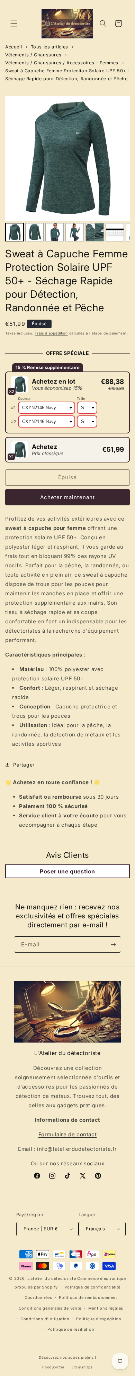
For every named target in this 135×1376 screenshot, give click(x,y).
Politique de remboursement (88, 1297)
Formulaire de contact (67, 1134)
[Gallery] (67, 170)
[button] (13, 23)
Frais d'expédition (51, 333)
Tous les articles (49, 46)
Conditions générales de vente (50, 1308)
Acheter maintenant (67, 497)
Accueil (13, 46)
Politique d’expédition (98, 1319)
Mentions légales (105, 1308)
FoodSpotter (53, 1367)
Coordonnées (38, 1297)
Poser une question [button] (67, 871)
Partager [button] (24, 765)
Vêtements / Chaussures (33, 54)
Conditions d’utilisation (45, 1319)
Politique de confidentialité (93, 1287)
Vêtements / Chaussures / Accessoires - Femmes (61, 62)
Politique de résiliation (70, 1329)
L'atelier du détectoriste (52, 1278)
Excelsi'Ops (82, 1367)
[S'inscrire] (113, 944)
